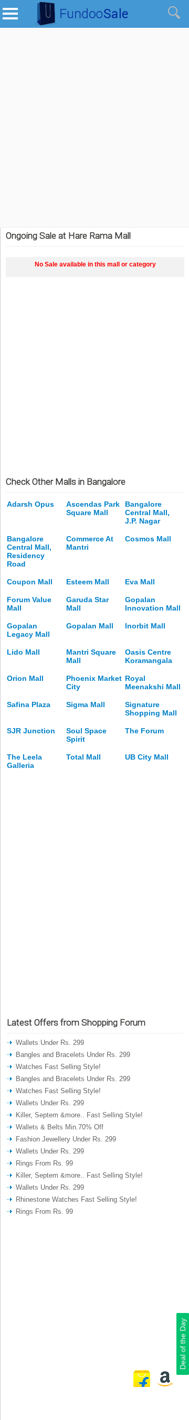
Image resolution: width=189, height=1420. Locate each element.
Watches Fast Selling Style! (58, 1067)
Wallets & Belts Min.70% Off (59, 1127)
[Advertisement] (94, 127)
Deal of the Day (182, 1344)
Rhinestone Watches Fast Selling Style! (76, 1199)
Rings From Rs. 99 (44, 1163)
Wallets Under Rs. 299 (50, 1043)
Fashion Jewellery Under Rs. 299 (66, 1139)
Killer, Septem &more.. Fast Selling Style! (79, 1115)
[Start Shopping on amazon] (164, 1385)
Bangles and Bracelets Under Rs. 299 (73, 1055)
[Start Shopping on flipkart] (141, 1385)
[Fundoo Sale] (78, 25)
